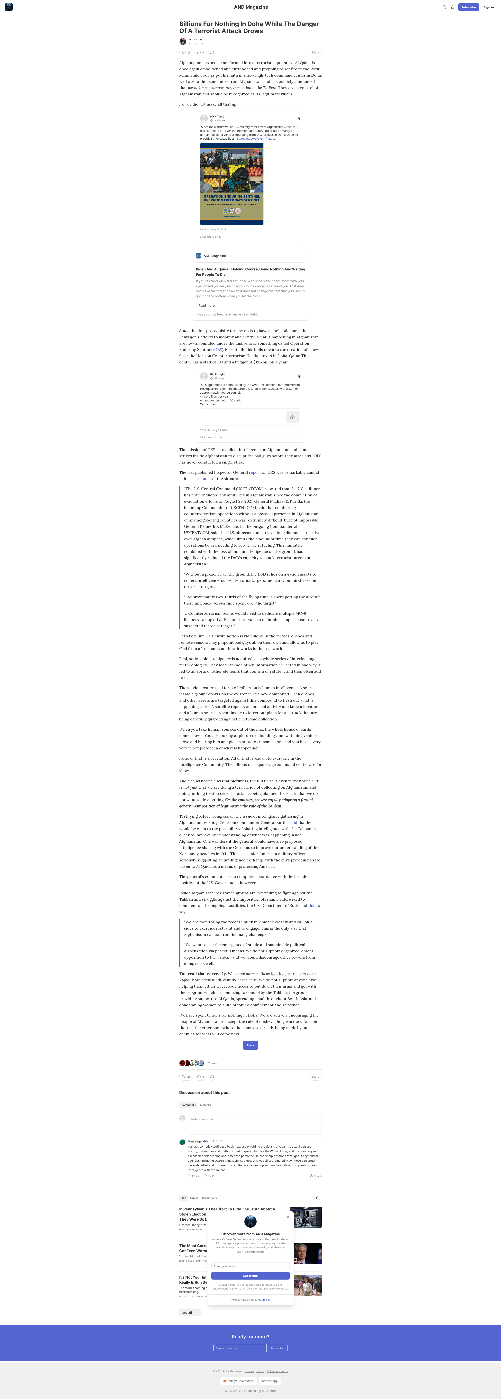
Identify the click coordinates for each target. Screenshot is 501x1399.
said (293, 822)
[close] (288, 1217)
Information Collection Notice (249, 1288)
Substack (231, 1391)
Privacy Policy (280, 1288)
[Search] (444, 7)
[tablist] (196, 1105)
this (311, 905)
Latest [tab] (194, 1198)
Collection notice (277, 1371)
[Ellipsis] (320, 1141)
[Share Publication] (453, 7)
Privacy (249, 1371)
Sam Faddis (195, 39)
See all (187, 1312)
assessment (200, 478)
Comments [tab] (189, 1105)
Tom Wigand (196, 1141)
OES (218, 349)
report (255, 472)
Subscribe (468, 7)
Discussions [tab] (209, 1198)
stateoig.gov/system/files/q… (257, 138)
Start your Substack (240, 1381)
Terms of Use (269, 1284)
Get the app (270, 1381)
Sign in (489, 7)
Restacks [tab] (205, 1105)
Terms (260, 1371)
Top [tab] (184, 1198)
